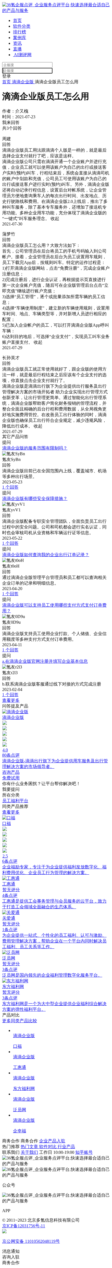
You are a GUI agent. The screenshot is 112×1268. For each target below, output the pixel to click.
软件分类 (21, 26)
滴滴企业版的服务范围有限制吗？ (34, 448)
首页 (17, 20)
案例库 (19, 37)
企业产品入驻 (52, 1141)
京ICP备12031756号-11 (23, 1226)
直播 (17, 49)
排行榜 (19, 32)
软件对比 (48, 1146)
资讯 (17, 43)
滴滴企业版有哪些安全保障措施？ (34, 498)
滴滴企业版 (23, 81)
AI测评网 (22, 54)
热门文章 (30, 1146)
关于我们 (29, 1152)
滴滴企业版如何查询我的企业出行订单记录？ (45, 554)
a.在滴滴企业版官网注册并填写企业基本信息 (45, 661)
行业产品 (66, 1146)
